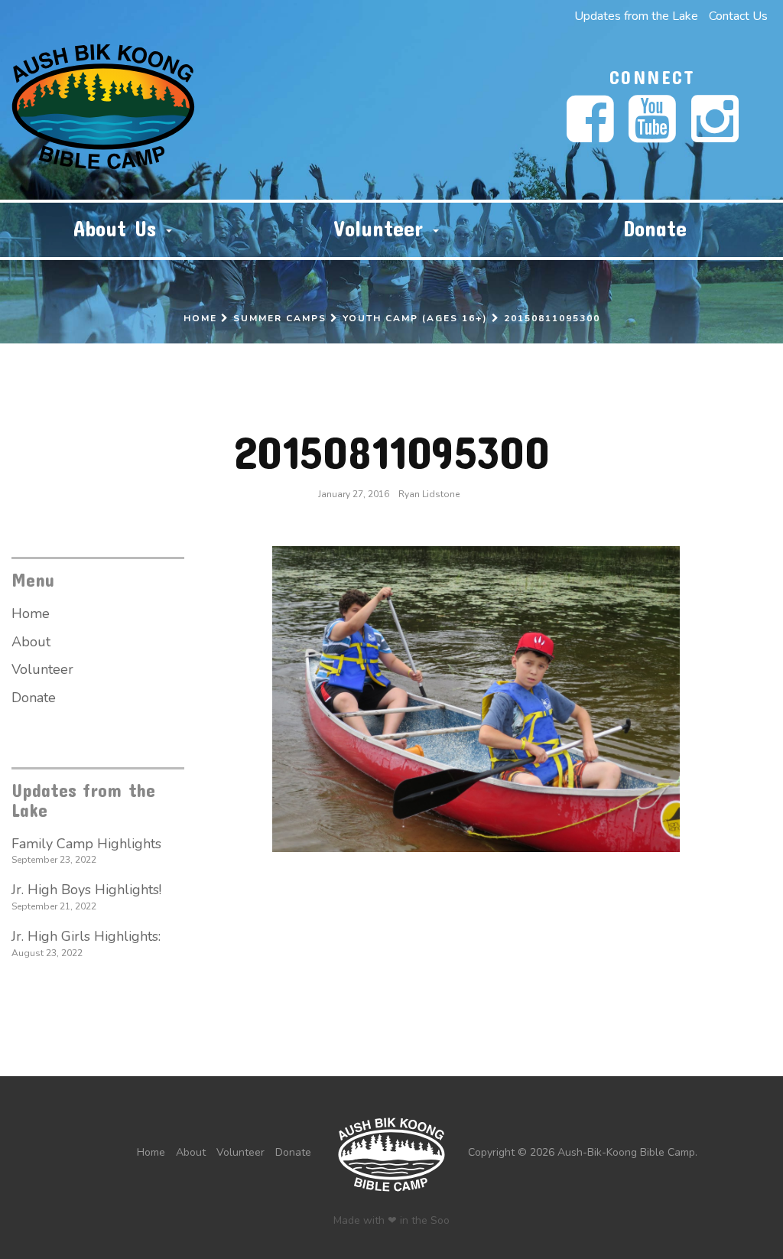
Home (200, 318)
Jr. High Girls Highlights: (86, 936)
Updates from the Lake (636, 16)
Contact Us (738, 16)
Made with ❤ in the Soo (391, 1220)
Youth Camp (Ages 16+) (415, 318)
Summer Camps (280, 318)
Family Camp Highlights (86, 843)
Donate (655, 228)
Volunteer (382, 228)
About (30, 642)
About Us (118, 228)
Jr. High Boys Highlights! (86, 889)
